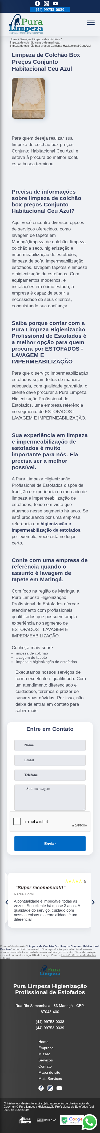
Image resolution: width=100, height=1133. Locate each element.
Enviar (50, 843)
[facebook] (37, 4)
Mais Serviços (50, 1078)
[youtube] (55, 4)
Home (43, 1042)
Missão (44, 1054)
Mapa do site (49, 1072)
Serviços (45, 1060)
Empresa (46, 1048)
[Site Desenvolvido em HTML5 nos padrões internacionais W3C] (46, 1120)
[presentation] (7, 901)
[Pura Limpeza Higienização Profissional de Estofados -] (26, 33)
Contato (45, 1066)
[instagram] (46, 4)
